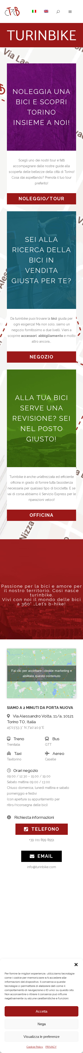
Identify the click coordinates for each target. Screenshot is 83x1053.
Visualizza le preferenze (41, 1037)
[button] (76, 964)
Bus (55, 739)
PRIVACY (50, 1046)
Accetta (41, 1011)
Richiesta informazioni (34, 817)
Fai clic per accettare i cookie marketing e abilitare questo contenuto (41, 673)
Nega (42, 1024)
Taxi (17, 753)
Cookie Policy (35, 1046)
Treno (18, 739)
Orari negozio (25, 770)
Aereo (58, 753)
